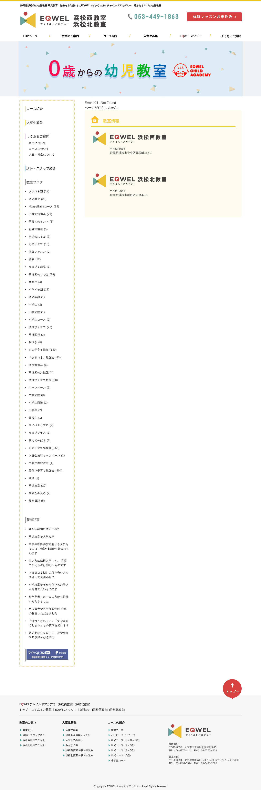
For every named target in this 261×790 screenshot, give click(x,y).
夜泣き (33, 342)
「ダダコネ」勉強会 (41, 357)
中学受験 (34, 395)
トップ (23, 709)
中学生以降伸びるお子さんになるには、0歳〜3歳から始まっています (49, 549)
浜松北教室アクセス (34, 745)
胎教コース (117, 730)
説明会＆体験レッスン (78, 735)
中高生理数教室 (39, 463)
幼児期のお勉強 (39, 372)
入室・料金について (42, 154)
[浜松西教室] (100, 709)
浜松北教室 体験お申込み (79, 755)
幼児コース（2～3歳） (123, 745)
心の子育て (36, 244)
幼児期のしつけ (39, 274)
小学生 (33, 410)
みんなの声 (72, 745)
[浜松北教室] (117, 709)
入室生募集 (151, 36)
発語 (31, 478)
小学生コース (37, 319)
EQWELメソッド (65, 709)
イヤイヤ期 (36, 289)
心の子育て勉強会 (40, 448)
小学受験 (34, 312)
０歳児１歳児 (37, 266)
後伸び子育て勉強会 (41, 470)
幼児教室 (34, 485)
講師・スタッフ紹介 (41, 168)
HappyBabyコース (41, 206)
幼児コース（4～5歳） (123, 750)
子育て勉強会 (37, 214)
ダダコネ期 (36, 191)
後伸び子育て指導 (40, 380)
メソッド (191, 36)
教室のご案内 (70, 36)
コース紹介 (110, 36)
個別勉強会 (36, 365)
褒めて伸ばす (37, 440)
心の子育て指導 (39, 349)
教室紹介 (28, 730)
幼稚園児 (34, 334)
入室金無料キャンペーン (44, 455)
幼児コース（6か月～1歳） (126, 740)
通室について (37, 143)
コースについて (39, 148)
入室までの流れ (74, 740)
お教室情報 (36, 229)
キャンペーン (37, 387)
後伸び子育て (37, 327)
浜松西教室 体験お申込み (79, 750)
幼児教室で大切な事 (41, 536)
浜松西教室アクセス (34, 740)
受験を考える (37, 493)
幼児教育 (34, 199)
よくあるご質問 (231, 36)
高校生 (33, 417)
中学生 (33, 304)
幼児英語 (34, 297)
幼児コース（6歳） (121, 755)
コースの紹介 (116, 722)
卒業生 (33, 282)
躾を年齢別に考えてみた (44, 528)
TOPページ (30, 36)
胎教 (31, 259)
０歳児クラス (37, 432)
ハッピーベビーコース (123, 735)
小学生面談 (36, 402)
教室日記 (34, 500)
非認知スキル (37, 236)
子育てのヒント (39, 221)
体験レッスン (37, 251)
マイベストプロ (39, 425)
